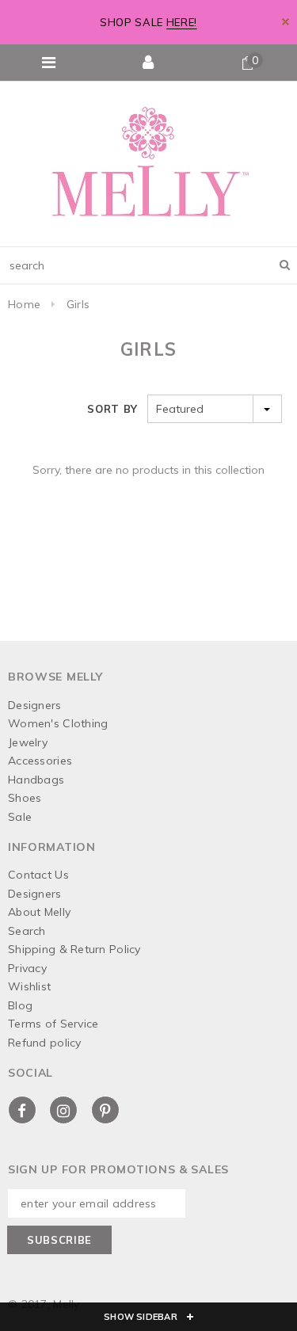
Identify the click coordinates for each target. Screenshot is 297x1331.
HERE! (181, 22)
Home (24, 304)
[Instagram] (63, 1110)
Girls (78, 304)
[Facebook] (22, 1110)
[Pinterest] (105, 1110)
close (285, 21)
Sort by (112, 408)
